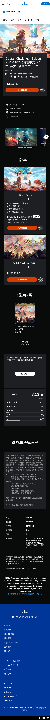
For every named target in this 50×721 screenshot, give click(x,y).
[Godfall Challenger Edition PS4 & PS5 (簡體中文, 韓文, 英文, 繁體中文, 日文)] (21, 137)
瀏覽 (38, 20)
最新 (5, 20)
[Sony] (44, 720)
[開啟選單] (3, 4)
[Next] (46, 137)
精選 (12, 20)
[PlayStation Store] (12, 12)
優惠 (19, 20)
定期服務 (28, 20)
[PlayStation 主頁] (25, 3)
